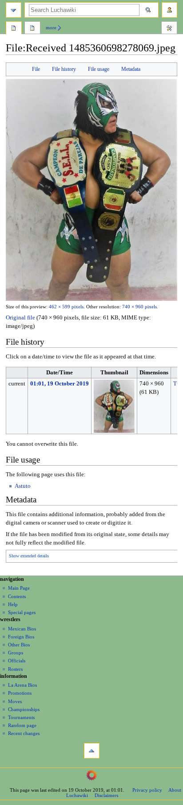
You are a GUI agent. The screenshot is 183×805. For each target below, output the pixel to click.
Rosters (15, 669)
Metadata (130, 69)
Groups (15, 652)
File (36, 69)
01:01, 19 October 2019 (59, 384)
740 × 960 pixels (139, 306)
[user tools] (169, 10)
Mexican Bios (22, 628)
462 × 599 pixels (66, 306)
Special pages (22, 612)
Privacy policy (147, 790)
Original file (20, 318)
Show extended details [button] (29, 556)
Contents (17, 596)
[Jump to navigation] (13, 10)
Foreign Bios (21, 636)
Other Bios (19, 644)
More (51, 27)
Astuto (23, 486)
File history (64, 69)
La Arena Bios (22, 685)
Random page (22, 725)
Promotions (20, 693)
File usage (98, 69)
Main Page (19, 588)
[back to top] (91, 750)
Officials (16, 660)
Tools (169, 29)
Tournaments (21, 717)
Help (13, 604)
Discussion (32, 29)
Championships (24, 709)
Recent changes (24, 733)
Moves (15, 701)
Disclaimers (106, 795)
